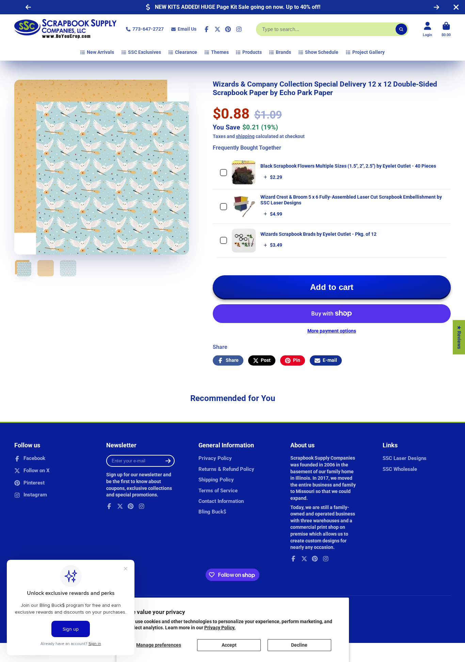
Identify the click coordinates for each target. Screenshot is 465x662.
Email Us (187, 29)
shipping (245, 136)
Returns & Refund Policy (226, 469)
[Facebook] (207, 29)
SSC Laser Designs (405, 458)
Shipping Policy (216, 480)
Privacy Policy (215, 458)
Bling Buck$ (212, 512)
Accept (229, 645)
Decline (299, 645)
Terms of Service (218, 491)
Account (427, 29)
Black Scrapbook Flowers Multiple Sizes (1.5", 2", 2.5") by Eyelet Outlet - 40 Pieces (348, 166)
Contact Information (221, 501)
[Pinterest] (228, 29)
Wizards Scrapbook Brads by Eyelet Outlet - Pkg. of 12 (318, 234)
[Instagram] (239, 29)
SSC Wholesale (400, 469)
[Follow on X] (217, 29)
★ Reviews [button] (459, 337)
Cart (446, 29)
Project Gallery (368, 52)
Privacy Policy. (220, 627)
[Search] (401, 29)
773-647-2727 (148, 29)
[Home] (65, 29)
